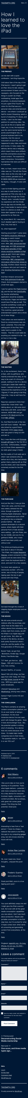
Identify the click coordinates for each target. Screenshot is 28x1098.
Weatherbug (5, 692)
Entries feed (5, 1072)
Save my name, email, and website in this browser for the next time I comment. (15, 1015)
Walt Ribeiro (13, 774)
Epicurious (12, 689)
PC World (12, 415)
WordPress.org (6, 1078)
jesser (10, 818)
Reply (3, 811)
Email (3, 993)
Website (4, 1003)
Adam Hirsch (18, 430)
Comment (5, 964)
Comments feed (6, 1075)
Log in (3, 1070)
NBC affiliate (9, 418)
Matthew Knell (7, 755)
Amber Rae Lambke (16, 850)
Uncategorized (15, 758)
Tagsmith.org (8, 3)
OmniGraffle (21, 292)
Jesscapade (13, 895)
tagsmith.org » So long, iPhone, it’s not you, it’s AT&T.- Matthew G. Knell (13, 946)
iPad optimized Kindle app (14, 279)
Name (3, 984)
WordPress (18, 1091)
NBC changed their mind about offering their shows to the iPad (14, 262)
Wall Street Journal (11, 679)
